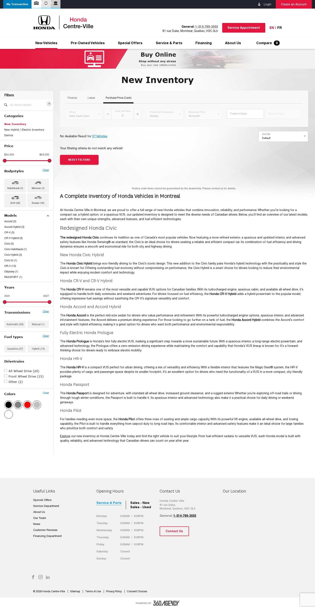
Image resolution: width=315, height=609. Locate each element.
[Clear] (49, 104)
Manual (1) (38, 324)
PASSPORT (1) (13, 277)
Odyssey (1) (11, 271)
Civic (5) (9, 243)
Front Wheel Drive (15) (26, 376)
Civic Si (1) (10, 260)
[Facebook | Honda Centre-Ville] (33, 577)
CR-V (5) (9, 232)
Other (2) (16, 382)
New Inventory (15, 124)
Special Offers (130, 43)
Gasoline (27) (15, 348)
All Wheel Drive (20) (24, 371)
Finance (72, 98)
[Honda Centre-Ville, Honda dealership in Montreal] (65, 22)
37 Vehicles (99, 136)
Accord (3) (10, 221)
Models (10, 215)
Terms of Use (93, 591)
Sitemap (75, 591)
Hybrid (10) (38, 348)
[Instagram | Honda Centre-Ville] (40, 577)
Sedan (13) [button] (38, 203)
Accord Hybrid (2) (14, 227)
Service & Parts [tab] (109, 503)
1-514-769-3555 (206, 26)
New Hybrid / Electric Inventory (24, 129)
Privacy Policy (114, 591)
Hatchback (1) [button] (15, 188)
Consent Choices (137, 591)
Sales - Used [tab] (140, 507)
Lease (91, 98)
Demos (8, 135)
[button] (17, 4)
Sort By (266, 134)
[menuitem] (46, 43)
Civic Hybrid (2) (13, 255)
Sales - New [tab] (140, 503)
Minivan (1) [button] (38, 188)
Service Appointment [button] (244, 27)
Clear (46, 170)
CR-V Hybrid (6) (13, 238)
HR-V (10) (10, 266)
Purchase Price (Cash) (119, 98)
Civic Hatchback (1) (15, 249)
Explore (65, 436)
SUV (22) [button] (15, 203)
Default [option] (266, 138)
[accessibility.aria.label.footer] (166, 603)
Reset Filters (79, 159)
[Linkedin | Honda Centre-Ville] (48, 577)
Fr (279, 28)
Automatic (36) (15, 324)
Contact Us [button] (174, 531)
